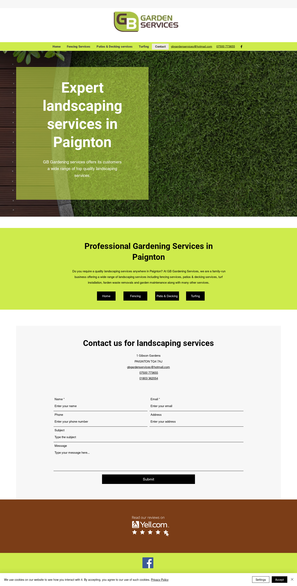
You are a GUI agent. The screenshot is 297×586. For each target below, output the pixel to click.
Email (154, 399)
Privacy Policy (160, 580)
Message (61, 445)
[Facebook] (241, 47)
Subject (59, 430)
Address (156, 414)
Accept (279, 580)
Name (59, 399)
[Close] (292, 579)
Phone (59, 414)
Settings (261, 580)
